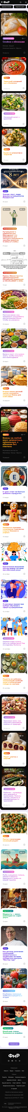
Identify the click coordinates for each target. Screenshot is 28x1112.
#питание (5, 46)
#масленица (6, 453)
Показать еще (14, 1044)
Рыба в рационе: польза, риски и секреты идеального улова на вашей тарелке (14, 877)
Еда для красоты (6, 1082)
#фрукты (18, 48)
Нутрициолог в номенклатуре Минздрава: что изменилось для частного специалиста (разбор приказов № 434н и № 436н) (13, 237)
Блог (23, 1070)
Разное (5, 191)
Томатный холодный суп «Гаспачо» (13, 82)
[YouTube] (12, 1061)
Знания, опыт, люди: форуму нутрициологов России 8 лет (13, 196)
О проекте (17, 1070)
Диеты (19, 1080)
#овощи (13, 453)
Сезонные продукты (9, 990)
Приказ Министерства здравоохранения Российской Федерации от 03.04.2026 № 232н (13, 278)
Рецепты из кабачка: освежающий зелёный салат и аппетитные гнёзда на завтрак (12, 681)
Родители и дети (20, 6)
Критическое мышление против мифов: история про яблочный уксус (13, 568)
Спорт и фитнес (17, 1082)
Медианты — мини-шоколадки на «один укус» (12, 915)
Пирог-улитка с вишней (11, 757)
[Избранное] (24, 53)
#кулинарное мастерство (10, 450)
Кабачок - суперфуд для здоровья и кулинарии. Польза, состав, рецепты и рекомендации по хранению (13, 797)
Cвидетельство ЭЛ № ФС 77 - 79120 (14, 1097)
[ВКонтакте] (16, 1061)
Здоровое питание (6, 6)
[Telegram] (19, 1061)
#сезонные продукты (9, 48)
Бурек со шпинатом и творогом (13, 153)
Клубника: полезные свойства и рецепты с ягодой (12, 995)
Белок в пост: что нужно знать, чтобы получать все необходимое (13, 355)
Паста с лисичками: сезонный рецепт (12, 840)
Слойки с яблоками (14, 42)
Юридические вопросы (10, 228)
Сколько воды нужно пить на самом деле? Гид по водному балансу (14, 643)
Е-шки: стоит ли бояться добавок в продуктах (14, 492)
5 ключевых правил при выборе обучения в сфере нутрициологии (13, 605)
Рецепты (6, 77)
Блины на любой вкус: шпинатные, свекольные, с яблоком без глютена (13, 442)
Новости (6, 1070)
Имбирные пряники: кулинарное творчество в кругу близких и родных (13, 530)
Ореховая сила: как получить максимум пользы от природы (13, 722)
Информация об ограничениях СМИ (14, 1094)
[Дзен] (9, 1061)
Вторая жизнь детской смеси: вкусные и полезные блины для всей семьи (12, 394)
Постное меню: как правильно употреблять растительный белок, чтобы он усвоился (13, 317)
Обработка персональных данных (14, 1092)
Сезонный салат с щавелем (12, 118)
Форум (11, 1070)
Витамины (11, 1077)
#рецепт (11, 46)
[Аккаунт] (26, 2)
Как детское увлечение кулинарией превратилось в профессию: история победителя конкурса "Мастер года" (13, 956)
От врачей (14, 1088)
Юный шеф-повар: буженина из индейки (12, 1032)
